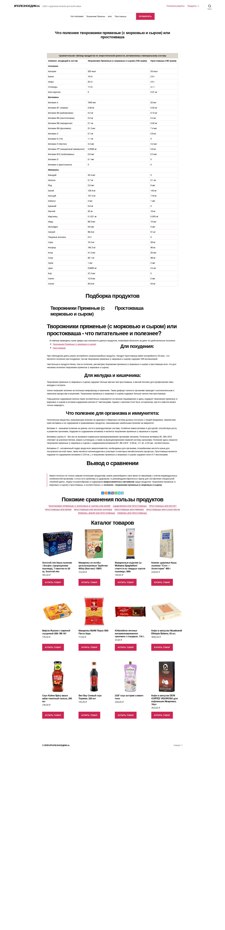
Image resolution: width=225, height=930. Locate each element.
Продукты (192, 6)
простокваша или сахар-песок (163, 509)
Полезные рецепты (175, 6)
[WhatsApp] (115, 493)
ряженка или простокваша (132, 513)
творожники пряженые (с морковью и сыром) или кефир (80, 506)
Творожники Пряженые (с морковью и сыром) (74, 344)
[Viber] (112, 493)
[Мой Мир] (109, 493)
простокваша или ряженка (129, 509)
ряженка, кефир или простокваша (96, 513)
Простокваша (59, 347)
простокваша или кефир (58, 509)
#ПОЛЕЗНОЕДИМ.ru (27, 5)
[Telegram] (122, 493)
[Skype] (119, 493)
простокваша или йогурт (162, 506)
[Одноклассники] (106, 493)
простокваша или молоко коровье (93, 509)
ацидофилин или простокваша (130, 506)
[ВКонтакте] (102, 493)
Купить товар (53, 582)
